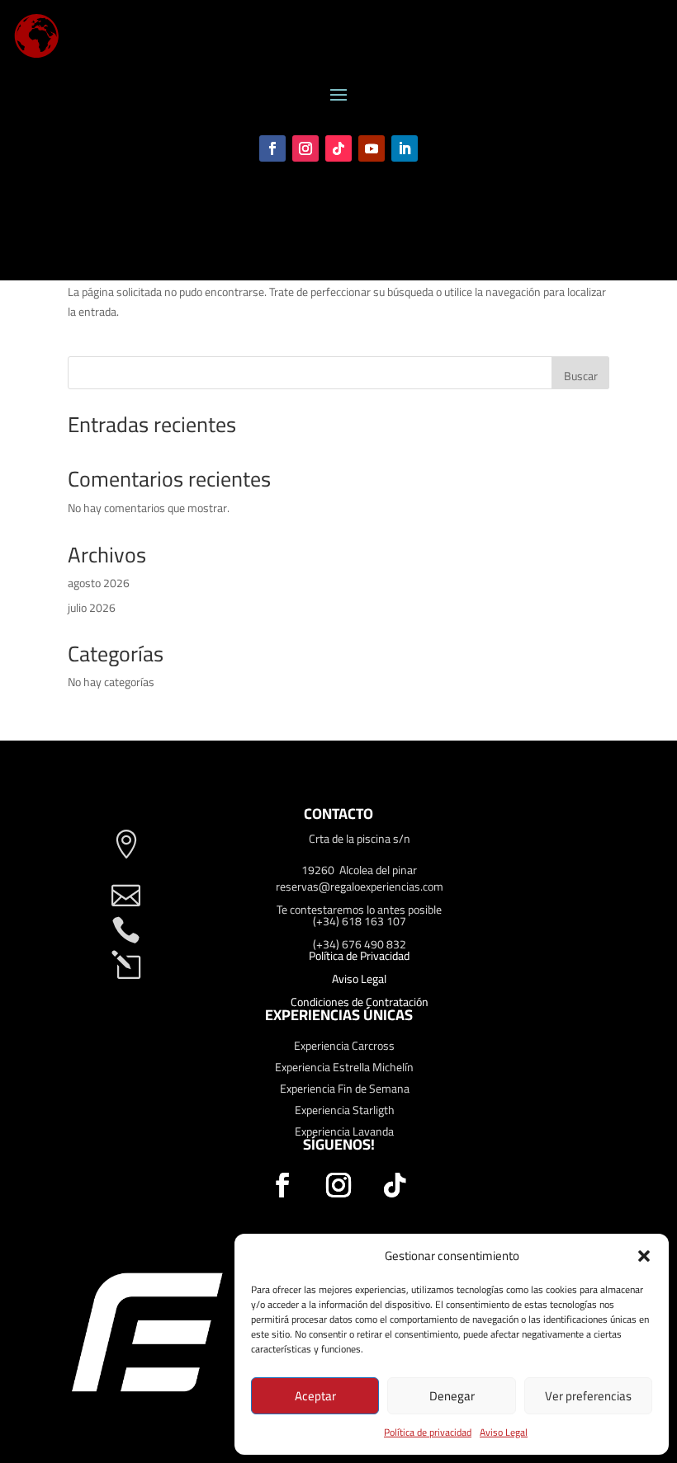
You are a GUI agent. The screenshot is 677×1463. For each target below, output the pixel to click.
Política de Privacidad (359, 956)
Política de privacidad (427, 1432)
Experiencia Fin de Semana (345, 1088)
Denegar (452, 1396)
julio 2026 (92, 608)
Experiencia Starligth (345, 1110)
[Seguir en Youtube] (371, 148)
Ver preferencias (588, 1396)
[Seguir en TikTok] (338, 148)
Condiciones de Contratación (359, 1002)
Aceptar (315, 1396)
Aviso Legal (504, 1432)
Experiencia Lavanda (344, 1131)
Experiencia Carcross (344, 1045)
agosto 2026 (99, 583)
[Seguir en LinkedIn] (404, 148)
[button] (644, 1256)
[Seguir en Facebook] (272, 148)
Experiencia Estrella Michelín (344, 1067)
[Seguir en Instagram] (305, 148)
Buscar (581, 376)
